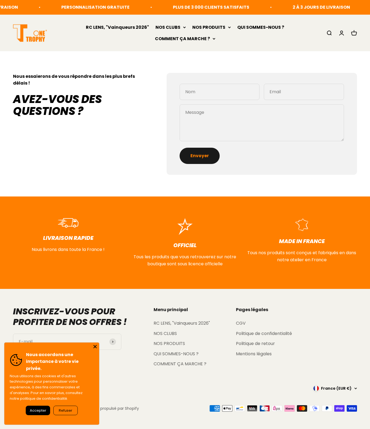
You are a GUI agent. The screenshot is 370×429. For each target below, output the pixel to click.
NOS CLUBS (167, 27)
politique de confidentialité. (44, 398)
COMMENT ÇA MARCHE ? (182, 38)
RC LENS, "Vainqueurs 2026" (117, 27)
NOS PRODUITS (208, 27)
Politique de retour (255, 343)
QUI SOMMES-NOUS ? (260, 27)
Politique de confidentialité (264, 333)
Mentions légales (254, 354)
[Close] (95, 346)
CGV (241, 323)
